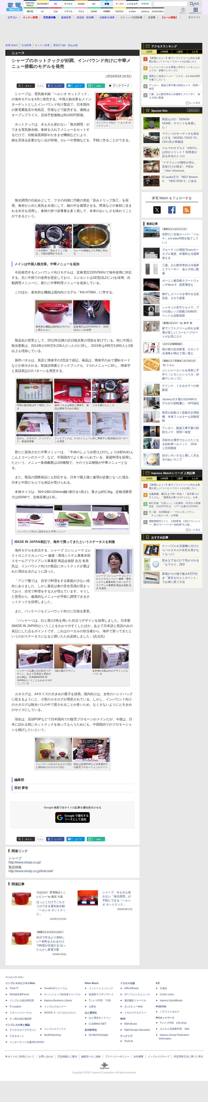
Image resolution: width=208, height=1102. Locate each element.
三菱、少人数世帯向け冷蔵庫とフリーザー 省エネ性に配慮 (180, 269)
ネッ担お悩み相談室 (20, 1018)
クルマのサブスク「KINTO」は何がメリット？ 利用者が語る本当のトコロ (180, 152)
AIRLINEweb (131, 988)
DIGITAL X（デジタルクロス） (60, 1012)
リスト (40, 86)
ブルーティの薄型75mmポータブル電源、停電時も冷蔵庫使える (180, 253)
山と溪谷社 (91, 1012)
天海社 (163, 988)
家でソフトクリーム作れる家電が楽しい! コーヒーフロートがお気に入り (180, 332)
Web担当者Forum (19, 994)
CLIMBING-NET (97, 1023)
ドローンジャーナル (20, 1012)
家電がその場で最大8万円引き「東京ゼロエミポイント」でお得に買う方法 (180, 577)
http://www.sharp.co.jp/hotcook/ (31, 871)
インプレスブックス (55, 1028)
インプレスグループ (159, 1056)
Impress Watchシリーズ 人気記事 (173, 473)
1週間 (180, 51)
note (98, 86)
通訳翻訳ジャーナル (135, 1000)
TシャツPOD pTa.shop (173, 1022)
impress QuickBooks (171, 1000)
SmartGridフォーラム (55, 988)
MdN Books (130, 1023)
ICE (158, 983)
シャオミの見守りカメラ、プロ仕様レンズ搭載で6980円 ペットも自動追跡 (181, 311)
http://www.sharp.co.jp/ (25, 862)
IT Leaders (15, 1006)
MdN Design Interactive (137, 1030)
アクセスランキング (164, 46)
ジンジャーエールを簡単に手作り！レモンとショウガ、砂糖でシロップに (180, 374)
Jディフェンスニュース (137, 994)
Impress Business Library (58, 1000)
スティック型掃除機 (131, 17)
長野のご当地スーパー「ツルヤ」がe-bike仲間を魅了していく (180, 238)
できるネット (17, 1036)
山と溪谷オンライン (100, 1017)
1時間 (149, 51)
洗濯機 (151, 17)
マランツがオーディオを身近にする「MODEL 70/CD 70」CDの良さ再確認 (180, 137)
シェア (58, 86)
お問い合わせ (46, 1056)
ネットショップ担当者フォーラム (62, 994)
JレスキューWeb (133, 1006)
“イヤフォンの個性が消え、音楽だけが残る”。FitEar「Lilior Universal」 (179, 166)
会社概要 (138, 1056)
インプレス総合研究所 (22, 1000)
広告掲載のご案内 (67, 1056)
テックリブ (126, 1036)
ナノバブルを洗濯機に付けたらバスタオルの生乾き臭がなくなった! (180, 550)
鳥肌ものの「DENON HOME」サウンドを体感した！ (179, 123)
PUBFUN (161, 1006)
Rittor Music (92, 983)
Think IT (14, 988)
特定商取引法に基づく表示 (188, 1056)
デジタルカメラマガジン (23, 1030)
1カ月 (195, 51)
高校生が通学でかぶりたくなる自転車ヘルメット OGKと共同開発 (180, 444)
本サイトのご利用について (19, 1056)
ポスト (28, 86)
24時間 (164, 51)
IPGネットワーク (165, 1017)
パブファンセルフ (169, 1011)
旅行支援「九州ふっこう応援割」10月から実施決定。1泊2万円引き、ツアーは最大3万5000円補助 (174, 506)
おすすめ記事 (159, 537)
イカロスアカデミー (135, 1012)
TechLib (128, 1041)
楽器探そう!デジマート (101, 994)
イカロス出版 (127, 983)
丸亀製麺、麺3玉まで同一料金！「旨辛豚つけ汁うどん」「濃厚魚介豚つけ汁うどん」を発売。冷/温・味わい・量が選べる (174, 497)
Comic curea (167, 994)
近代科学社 (91, 1030)
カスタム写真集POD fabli (174, 1028)
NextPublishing (52, 1035)
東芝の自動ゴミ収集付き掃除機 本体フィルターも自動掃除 (180, 416)
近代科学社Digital (98, 1035)
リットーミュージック (101, 988)
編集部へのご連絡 (91, 1056)
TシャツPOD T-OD (100, 1000)
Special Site (159, 110)
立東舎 (92, 1006)
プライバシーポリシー (117, 1056)
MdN (123, 1018)
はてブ (78, 86)
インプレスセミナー (55, 1006)
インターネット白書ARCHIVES (27, 1042)
